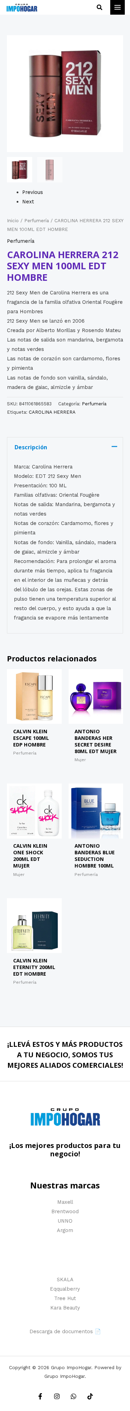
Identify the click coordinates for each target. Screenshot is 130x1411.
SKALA (65, 1279)
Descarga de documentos (61, 1331)
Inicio (13, 220)
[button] (100, 7)
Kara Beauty (65, 1308)
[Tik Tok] (90, 1396)
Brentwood (65, 1211)
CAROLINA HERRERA (52, 412)
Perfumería (36, 220)
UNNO (65, 1221)
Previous (32, 192)
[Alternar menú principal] (117, 7)
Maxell (65, 1202)
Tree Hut (65, 1298)
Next (28, 201)
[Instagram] (57, 1396)
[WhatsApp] (73, 1396)
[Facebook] (40, 1396)
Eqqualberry (65, 1289)
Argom (65, 1230)
